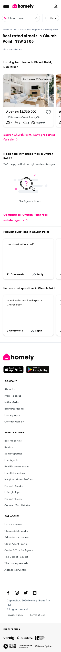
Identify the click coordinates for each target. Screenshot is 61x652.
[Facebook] (8, 592)
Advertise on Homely (16, 537)
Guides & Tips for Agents (18, 550)
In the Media (11, 402)
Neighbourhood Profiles (18, 479)
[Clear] (36, 18)
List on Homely (13, 524)
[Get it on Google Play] (37, 369)
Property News (13, 498)
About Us (9, 389)
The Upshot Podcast (16, 556)
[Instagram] (17, 592)
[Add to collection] (48, 112)
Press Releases (12, 395)
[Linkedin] (34, 592)
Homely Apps (12, 415)
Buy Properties (13, 440)
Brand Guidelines (14, 408)
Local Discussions (14, 473)
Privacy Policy (15, 614)
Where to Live (9, 29)
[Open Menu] (6, 6)
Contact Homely (14, 421)
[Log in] (56, 6)
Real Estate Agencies (16, 466)
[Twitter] (25, 592)
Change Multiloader (16, 530)
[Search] (5, 18)
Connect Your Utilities (17, 505)
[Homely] (30, 357)
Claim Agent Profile (15, 543)
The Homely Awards (16, 563)
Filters (52, 18)
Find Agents (11, 460)
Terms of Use (37, 614)
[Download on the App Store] (14, 369)
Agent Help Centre (15, 569)
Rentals (8, 447)
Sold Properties (13, 453)
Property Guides (13, 486)
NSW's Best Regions (30, 29)
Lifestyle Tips (12, 492)
